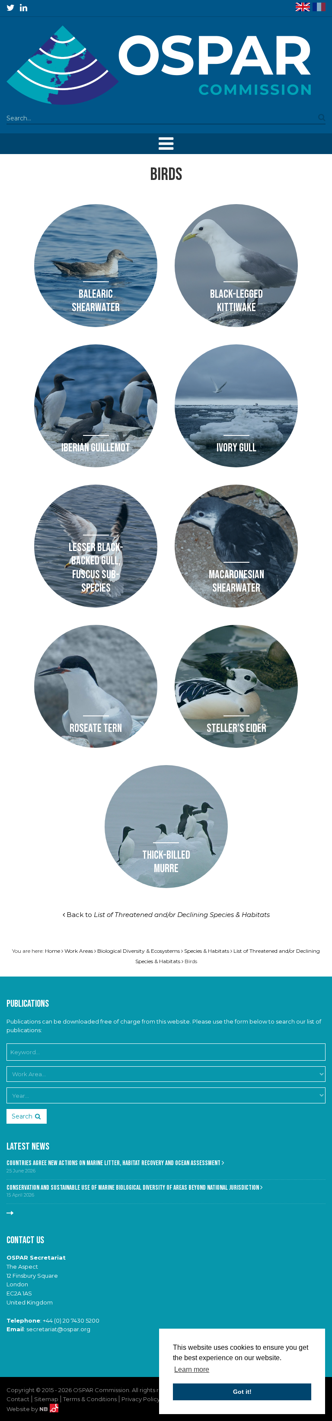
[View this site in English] (303, 7)
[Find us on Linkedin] (23, 8)
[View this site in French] (319, 7)
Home (52, 951)
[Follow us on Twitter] (10, 8)
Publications (27, 1004)
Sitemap (46, 1399)
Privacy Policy (140, 1399)
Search (22, 1116)
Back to (167, 915)
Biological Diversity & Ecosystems (138, 951)
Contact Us (25, 1240)
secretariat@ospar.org (58, 1329)
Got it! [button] (242, 1391)
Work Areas (78, 951)
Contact (17, 1399)
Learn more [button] (191, 1369)
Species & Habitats (206, 951)
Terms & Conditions (90, 1399)
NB (44, 1408)
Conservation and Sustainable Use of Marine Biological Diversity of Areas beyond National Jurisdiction (133, 1188)
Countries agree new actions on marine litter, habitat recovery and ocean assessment (114, 1163)
